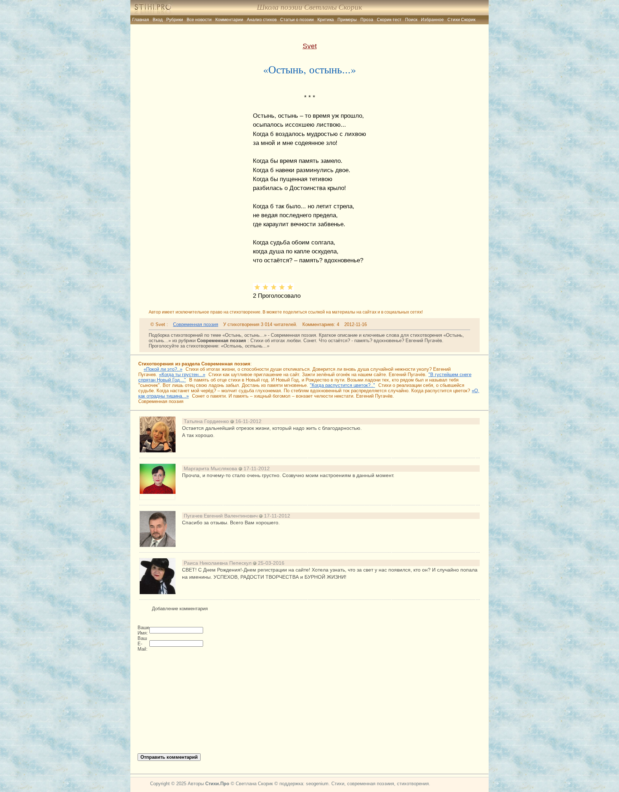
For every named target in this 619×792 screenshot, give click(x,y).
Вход (158, 19)
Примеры (347, 19)
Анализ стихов (262, 19)
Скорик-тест (389, 19)
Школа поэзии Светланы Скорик (309, 7)
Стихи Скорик (461, 19)
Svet (310, 46)
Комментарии (229, 19)
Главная (140, 19)
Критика (325, 19)
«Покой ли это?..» (163, 369)
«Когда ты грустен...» (182, 374)
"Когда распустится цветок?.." (342, 385)
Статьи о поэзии (297, 19)
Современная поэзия (195, 324)
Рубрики (174, 19)
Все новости (199, 19)
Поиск (411, 19)
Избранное (432, 19)
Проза (366, 19)
